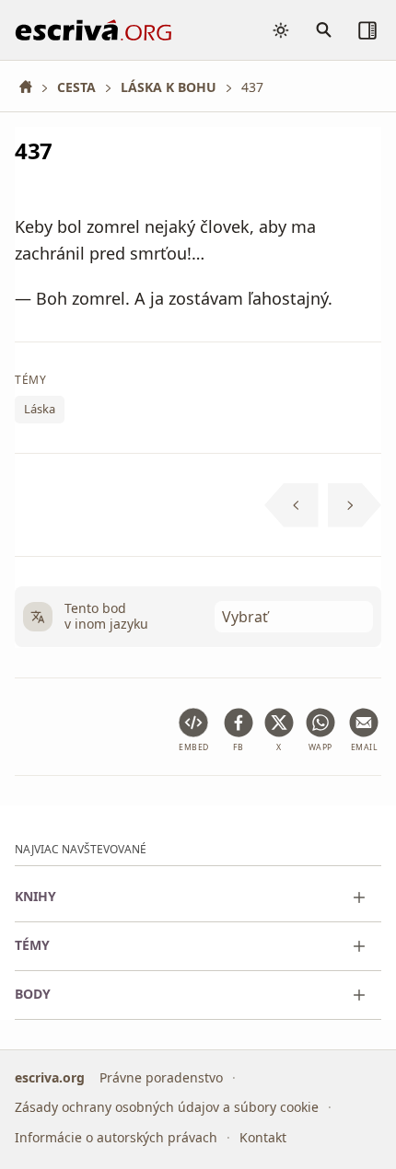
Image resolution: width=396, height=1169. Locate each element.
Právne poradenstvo (161, 1076)
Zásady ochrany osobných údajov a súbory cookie (167, 1107)
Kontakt (262, 1136)
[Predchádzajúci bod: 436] (291, 505)
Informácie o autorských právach (116, 1136)
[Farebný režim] (281, 30)
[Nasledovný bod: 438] (355, 505)
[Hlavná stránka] (32, 87)
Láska (39, 408)
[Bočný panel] (367, 30)
